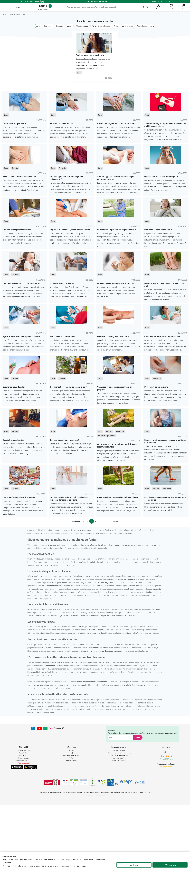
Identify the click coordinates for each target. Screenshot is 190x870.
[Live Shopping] (45, 728)
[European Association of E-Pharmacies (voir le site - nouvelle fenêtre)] (126, 782)
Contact (153, 1)
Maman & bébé (82, 26)
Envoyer (138, 737)
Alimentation (142, 26)
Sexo (116, 26)
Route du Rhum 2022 (23, 760)
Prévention (48, 26)
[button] (12, 7)
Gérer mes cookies (118, 760)
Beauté (69, 26)
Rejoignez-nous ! (24, 763)
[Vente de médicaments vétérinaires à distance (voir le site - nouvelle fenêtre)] (84, 782)
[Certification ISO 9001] (52, 782)
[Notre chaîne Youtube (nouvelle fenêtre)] (39, 728)
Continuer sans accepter (9, 856)
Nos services (23, 755)
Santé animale (127, 26)
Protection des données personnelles (119, 753)
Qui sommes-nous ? (24, 750)
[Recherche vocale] (144, 7)
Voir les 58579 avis (33, 1)
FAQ (71, 753)
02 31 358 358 (165, 1)
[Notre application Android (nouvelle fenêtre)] (30, 767)
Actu (152, 26)
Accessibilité (87, 796)
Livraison (71, 750)
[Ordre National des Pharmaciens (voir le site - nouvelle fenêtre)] (93, 782)
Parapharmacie (23, 758)
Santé (38, 26)
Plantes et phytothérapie (101, 26)
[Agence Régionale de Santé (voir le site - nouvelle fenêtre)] (101, 782)
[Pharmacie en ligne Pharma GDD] (44, 7)
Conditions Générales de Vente (118, 755)
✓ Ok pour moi (170, 865)
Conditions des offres (118, 758)
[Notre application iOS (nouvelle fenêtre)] (17, 767)
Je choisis (134, 865)
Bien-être (59, 26)
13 (108, 521)
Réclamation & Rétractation (71, 755)
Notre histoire (23, 753)
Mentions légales (119, 750)
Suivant (115, 521)
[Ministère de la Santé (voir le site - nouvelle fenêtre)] (65, 782)
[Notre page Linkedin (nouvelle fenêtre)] (33, 728)
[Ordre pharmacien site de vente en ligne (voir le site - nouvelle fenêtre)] (74, 782)
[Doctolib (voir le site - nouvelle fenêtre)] (140, 782)
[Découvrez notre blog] (56, 728)
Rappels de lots (71, 760)
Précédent (76, 521)
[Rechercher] (147, 7)
